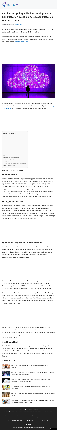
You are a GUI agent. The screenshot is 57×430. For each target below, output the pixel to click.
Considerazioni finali (10, 165)
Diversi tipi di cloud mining (11, 157)
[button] (48, 5)
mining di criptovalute (21, 41)
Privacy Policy (22, 409)
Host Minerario (10, 159)
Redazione (35, 409)
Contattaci (46, 420)
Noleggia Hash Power (12, 161)
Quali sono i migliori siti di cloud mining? (16, 163)
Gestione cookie (53, 428)
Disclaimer (29, 409)
